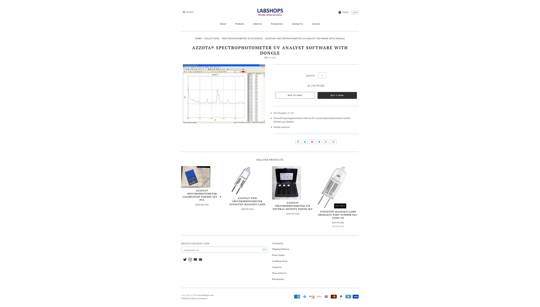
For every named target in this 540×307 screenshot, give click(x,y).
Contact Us (297, 23)
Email (333, 142)
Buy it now (337, 95)
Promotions (277, 23)
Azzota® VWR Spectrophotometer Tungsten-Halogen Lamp (247, 201)
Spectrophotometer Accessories (242, 38)
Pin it (312, 142)
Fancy (319, 142)
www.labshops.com (205, 295)
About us (257, 23)
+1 (326, 142)
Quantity (310, 75)
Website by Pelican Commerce (194, 298)
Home (223, 23)
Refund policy (278, 279)
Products (239, 23)
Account (316, 23)
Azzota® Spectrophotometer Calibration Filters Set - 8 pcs (202, 195)
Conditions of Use (279, 261)
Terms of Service (279, 273)
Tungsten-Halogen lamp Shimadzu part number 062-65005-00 (338, 214)
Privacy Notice (278, 255)
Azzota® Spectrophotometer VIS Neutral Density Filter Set (293, 206)
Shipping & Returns (280, 249)
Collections (211, 38)
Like (298, 142)
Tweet (305, 142)
